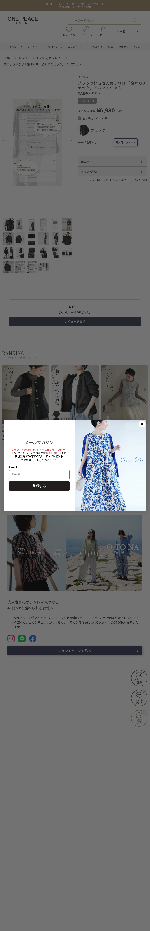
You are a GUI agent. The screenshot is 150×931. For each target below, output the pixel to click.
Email (13, 467)
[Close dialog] (142, 424)
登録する (39, 486)
